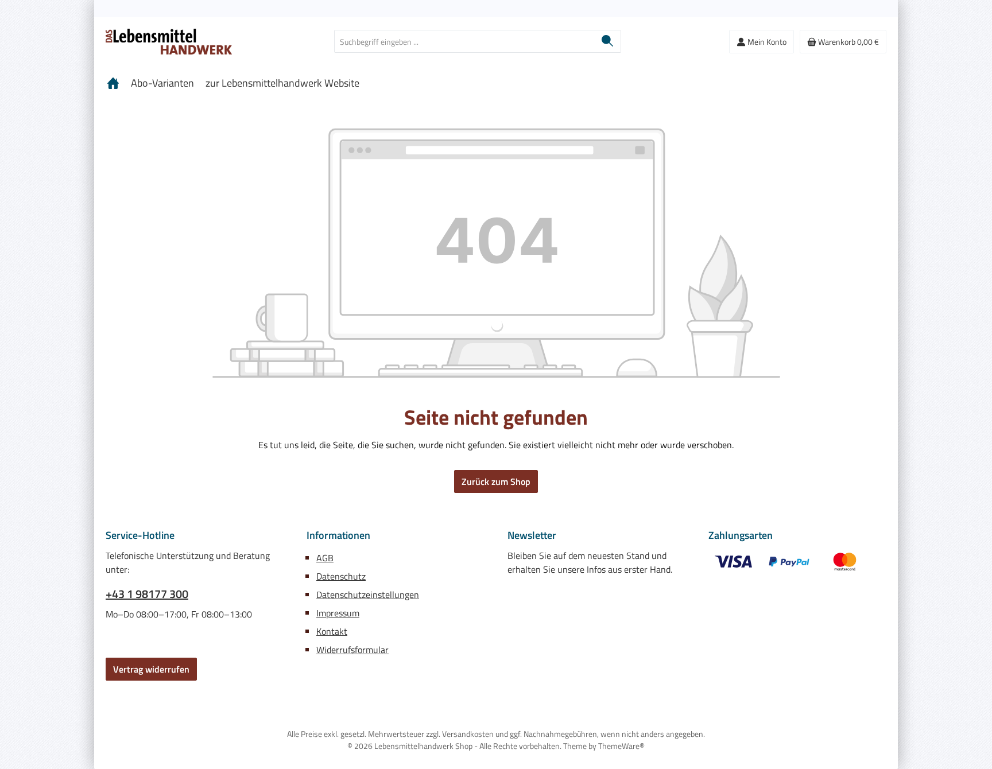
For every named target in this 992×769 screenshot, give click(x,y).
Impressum (337, 613)
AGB (325, 558)
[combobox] (464, 41)
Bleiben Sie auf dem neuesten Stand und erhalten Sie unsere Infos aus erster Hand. (589, 562)
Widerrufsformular (352, 650)
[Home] (113, 83)
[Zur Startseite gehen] (169, 42)
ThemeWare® (621, 746)
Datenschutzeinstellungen (367, 594)
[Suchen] (607, 41)
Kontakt (331, 631)
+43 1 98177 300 (147, 594)
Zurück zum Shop (496, 481)
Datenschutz (341, 576)
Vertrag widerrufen (151, 669)
